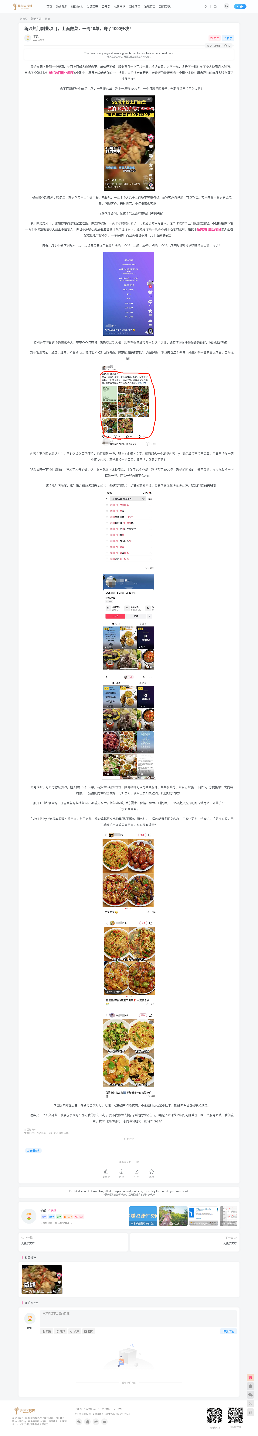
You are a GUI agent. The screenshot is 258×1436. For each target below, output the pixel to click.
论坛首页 (149, 6)
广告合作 (105, 1408)
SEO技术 (77, 6)
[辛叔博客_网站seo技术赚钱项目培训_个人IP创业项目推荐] (22, 5)
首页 (49, 6)
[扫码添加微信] (250, 1395)
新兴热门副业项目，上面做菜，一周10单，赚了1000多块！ (78, 28)
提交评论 (228, 1331)
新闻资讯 (165, 6)
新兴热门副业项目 (61, 73)
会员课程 (92, 6)
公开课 (106, 6)
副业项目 (134, 6)
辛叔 (36, 36)
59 (52, 1216)
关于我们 (118, 1408)
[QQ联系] (250, 1386)
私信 (229, 38)
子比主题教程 (81, 1414)
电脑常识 (119, 6)
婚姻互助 (61, 6)
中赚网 (78, 1408)
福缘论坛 (91, 1408)
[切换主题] (250, 1403)
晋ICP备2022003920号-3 (118, 1414)
